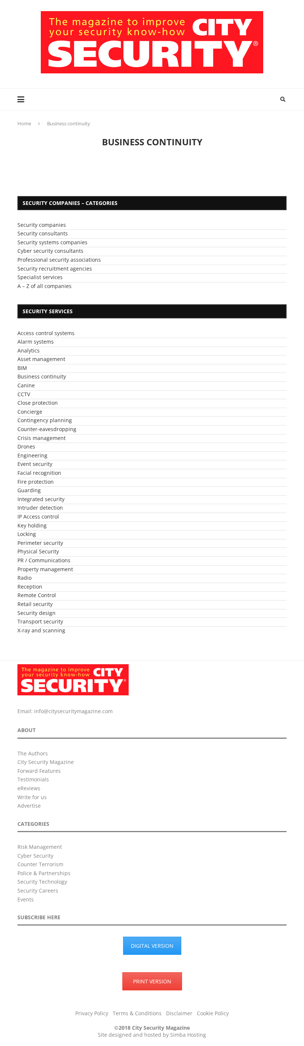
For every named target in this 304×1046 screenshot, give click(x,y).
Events (25, 899)
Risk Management (39, 846)
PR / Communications (43, 560)
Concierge (29, 411)
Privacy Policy (91, 1013)
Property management (45, 569)
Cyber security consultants (50, 250)
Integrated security (41, 499)
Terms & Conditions (137, 1013)
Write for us (32, 797)
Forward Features (39, 770)
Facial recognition (39, 472)
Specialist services (40, 277)
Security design (36, 612)
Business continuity (41, 376)
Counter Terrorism (40, 864)
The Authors (32, 753)
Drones (26, 446)
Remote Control (36, 595)
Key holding (32, 525)
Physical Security (38, 551)
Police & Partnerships (43, 873)
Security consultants (42, 233)
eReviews (28, 788)
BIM (22, 367)
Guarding (29, 490)
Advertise (29, 805)
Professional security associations (59, 259)
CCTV (23, 394)
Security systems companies (52, 242)
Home (24, 123)
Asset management (41, 359)
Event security (34, 463)
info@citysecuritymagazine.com (73, 711)
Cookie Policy (213, 1013)
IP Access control (38, 516)
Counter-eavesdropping (46, 429)
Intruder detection (40, 507)
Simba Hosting (188, 1034)
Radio (24, 577)
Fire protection (35, 481)
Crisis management (41, 437)
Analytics (28, 350)
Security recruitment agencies (54, 268)
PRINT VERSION (152, 981)
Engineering (32, 455)
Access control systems (46, 333)
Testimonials (33, 779)
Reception (29, 586)
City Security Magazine (45, 761)
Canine (26, 385)
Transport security (40, 621)
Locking (26, 533)
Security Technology (42, 881)
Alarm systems (35, 341)
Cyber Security (35, 855)
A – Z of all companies (44, 285)
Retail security (35, 604)
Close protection (37, 402)
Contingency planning (44, 420)
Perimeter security (40, 542)
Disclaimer (179, 1013)
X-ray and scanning (41, 630)
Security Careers (37, 890)
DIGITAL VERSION (152, 945)
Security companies (41, 224)
